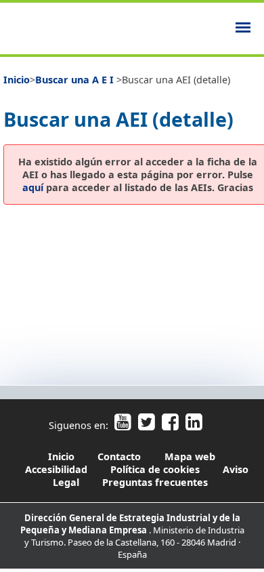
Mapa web (189, 456)
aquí (32, 187)
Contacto (119, 456)
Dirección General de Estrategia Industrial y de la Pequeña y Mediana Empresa (130, 524)
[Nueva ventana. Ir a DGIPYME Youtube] (123, 425)
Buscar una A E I (75, 79)
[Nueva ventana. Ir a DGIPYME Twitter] (146, 425)
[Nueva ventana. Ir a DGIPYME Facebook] (169, 425)
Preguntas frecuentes (155, 482)
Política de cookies (155, 469)
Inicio (16, 79)
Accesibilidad (57, 469)
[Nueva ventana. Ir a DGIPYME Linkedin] (191, 425)
